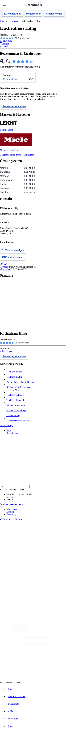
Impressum (13, 719)
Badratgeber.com (14, 565)
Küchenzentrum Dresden (17, 421)
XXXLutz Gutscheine (37, 539)
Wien (8, 536)
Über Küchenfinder (15, 560)
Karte (8, 430)
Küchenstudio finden (15, 528)
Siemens (50, 536)
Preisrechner (33, 13)
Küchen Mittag (13, 415)
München (36, 533)
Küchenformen (54, 13)
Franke (43, 536)
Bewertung (11, 514)
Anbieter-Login (15, 582)
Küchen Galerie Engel (16, 410)
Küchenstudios (12, 13)
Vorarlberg (45, 533)
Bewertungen (12, 433)
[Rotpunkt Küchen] (21, 670)
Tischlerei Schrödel (15, 395)
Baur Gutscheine (22, 541)
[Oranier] (26, 657)
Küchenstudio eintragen (17, 579)
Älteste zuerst (12, 509)
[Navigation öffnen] (5, 5)
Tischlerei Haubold (15, 400)
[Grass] (47, 631)
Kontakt (11, 726)
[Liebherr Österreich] (36, 644)
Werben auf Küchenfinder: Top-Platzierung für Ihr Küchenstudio (35, 576)
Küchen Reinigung (14, 555)
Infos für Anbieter (14, 574)
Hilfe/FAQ (11, 563)
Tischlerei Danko (14, 372)
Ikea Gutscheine (22, 539)
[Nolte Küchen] (52, 657)
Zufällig (10, 512)
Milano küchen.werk (15, 405)
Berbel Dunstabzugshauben (22, 155)
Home (2, 21)
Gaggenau (5, 155)
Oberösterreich (55, 533)
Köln (31, 536)
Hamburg (28, 533)
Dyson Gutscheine (54, 539)
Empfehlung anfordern (16, 530)
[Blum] (21, 631)
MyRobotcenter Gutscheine (39, 541)
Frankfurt (24, 536)
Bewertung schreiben (14, 106)
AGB (10, 711)
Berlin (21, 533)
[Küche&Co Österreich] (44, 670)
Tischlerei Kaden (14, 377)
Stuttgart (37, 536)
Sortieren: (11, 504)
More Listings (6, 425)
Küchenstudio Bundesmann (18, 387)
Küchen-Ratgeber (14, 557)
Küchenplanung (13, 552)
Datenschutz (13, 704)
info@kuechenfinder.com (11, 593)
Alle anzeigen (6, 351)
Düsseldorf (15, 536)
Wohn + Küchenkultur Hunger (20, 382)
